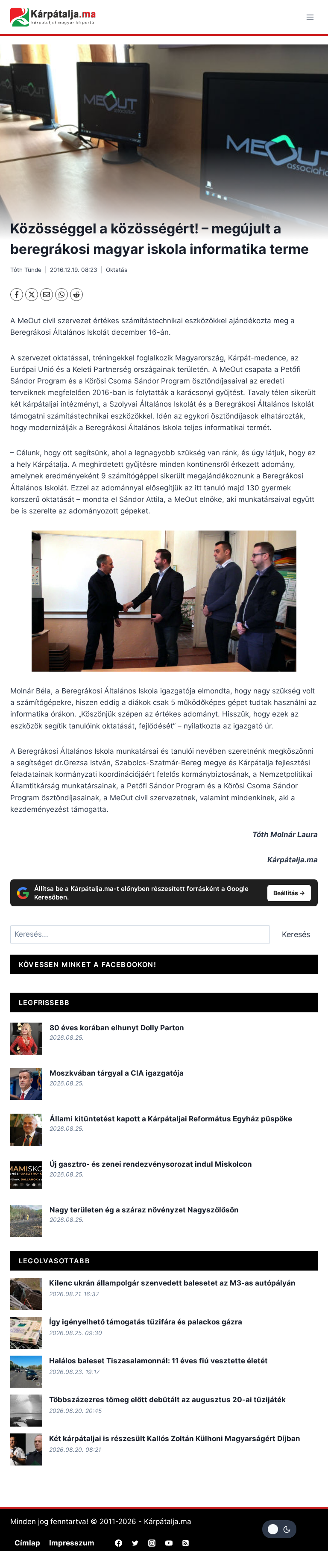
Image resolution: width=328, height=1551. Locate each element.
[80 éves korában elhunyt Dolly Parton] (26, 1039)
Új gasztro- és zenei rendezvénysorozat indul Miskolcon (151, 1164)
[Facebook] (16, 294)
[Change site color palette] (279, 1529)
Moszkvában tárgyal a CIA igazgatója (117, 1073)
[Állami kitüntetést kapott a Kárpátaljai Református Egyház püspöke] (26, 1130)
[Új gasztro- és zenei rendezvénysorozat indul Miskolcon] (26, 1175)
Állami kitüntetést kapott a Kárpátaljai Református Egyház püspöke (171, 1119)
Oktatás (116, 269)
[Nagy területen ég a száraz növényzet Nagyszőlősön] (26, 1221)
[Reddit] (76, 294)
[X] (31, 294)
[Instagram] (152, 1543)
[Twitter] (135, 1543)
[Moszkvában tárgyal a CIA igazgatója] (26, 1084)
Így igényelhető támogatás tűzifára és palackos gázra (145, 1322)
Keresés (296, 934)
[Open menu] (310, 17)
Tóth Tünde (25, 269)
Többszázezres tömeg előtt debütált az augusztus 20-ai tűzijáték (167, 1399)
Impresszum (71, 1543)
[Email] (46, 294)
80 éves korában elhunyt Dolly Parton (117, 1027)
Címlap (27, 1543)
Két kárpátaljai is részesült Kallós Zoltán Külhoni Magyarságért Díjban (174, 1438)
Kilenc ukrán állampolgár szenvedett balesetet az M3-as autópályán (172, 1283)
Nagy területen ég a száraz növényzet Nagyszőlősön (144, 1210)
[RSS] (185, 1543)
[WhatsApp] (61, 294)
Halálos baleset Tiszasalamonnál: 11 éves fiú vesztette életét (158, 1360)
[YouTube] (168, 1543)
